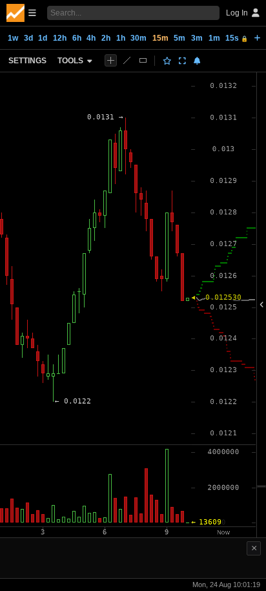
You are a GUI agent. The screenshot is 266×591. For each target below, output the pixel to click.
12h (59, 38)
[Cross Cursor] (111, 60)
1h (120, 38)
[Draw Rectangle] (143, 60)
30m (138, 38)
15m (160, 38)
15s (236, 38)
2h (105, 38)
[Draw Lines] (127, 60)
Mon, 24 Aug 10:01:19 (226, 584)
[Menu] (21, 13)
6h (76, 38)
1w (13, 38)
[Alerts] (197, 61)
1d (42, 38)
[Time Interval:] (257, 37)
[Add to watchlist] (167, 61)
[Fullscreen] (182, 61)
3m (197, 38)
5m (179, 38)
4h (91, 38)
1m (214, 38)
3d (28, 38)
